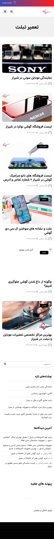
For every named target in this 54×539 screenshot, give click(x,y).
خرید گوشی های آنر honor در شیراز (25, 453)
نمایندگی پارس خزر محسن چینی (38, 386)
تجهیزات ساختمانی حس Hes (33, 440)
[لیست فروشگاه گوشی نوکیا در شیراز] (27, 107)
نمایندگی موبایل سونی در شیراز (32, 77)
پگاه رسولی (43, 83)
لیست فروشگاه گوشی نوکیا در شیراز (28, 126)
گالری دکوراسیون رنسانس (41, 393)
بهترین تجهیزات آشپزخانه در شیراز (22, 448)
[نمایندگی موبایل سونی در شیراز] (27, 58)
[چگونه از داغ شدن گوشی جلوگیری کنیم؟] (27, 262)
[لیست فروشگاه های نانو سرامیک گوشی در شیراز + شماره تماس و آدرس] (27, 156)
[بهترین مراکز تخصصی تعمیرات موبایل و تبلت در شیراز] (27, 315)
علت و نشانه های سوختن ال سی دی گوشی (28, 231)
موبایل (44, 48)
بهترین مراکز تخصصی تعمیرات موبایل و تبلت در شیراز (27, 337)
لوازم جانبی (42, 146)
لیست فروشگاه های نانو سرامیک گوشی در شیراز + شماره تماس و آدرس (27, 177)
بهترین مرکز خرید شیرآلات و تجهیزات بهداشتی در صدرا (30, 407)
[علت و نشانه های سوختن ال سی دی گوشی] (27, 209)
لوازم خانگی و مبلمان (43, 510)
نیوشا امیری (43, 345)
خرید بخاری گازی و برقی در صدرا (39, 400)
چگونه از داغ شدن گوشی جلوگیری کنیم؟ (30, 284)
